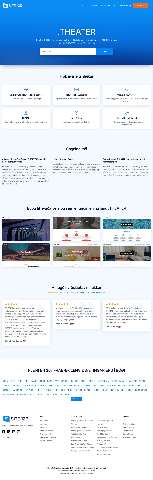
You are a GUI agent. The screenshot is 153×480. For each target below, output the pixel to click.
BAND (6, 390)
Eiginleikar (43, 424)
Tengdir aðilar (128, 431)
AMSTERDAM (74, 385)
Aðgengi (90, 473)
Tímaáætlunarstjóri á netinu (107, 447)
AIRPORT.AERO (46, 385)
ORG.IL (92, 381)
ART (95, 385)
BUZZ (33, 394)
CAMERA (64, 394)
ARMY (87, 385)
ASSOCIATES (113, 385)
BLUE (104, 390)
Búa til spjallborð (103, 434)
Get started (140, 5)
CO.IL (83, 381)
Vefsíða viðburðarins (79, 441)
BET (57, 390)
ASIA (101, 385)
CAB (47, 394)
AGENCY (18, 385)
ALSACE (61, 385)
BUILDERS (8, 394)
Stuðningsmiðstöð (130, 424)
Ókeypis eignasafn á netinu (81, 451)
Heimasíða (44, 420)
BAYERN (30, 390)
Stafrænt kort (102, 427)
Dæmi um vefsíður (47, 431)
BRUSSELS (141, 390)
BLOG (96, 390)
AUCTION (142, 385)
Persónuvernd (72, 473)
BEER (39, 390)
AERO (142, 381)
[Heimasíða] (83, 5)
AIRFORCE (30, 385)
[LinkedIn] (13, 432)
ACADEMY (103, 381)
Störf (128, 427)
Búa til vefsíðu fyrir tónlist (81, 444)
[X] (8, 432)
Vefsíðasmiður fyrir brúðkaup (82, 447)
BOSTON (114, 390)
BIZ (26, 381)
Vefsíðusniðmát (45, 434)
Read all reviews (98, 292)
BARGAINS (17, 390)
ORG (20, 381)
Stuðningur (105, 6)
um (124, 420)
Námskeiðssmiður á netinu (107, 437)
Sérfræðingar (128, 434)
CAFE (54, 394)
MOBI (50, 381)
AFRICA (7, 385)
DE (76, 381)
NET (13, 381)
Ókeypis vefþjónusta (104, 451)
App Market (48, 437)
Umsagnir (43, 427)
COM (6, 381)
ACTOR (133, 381)
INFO (42, 381)
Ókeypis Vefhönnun (104, 454)
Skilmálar (63, 473)
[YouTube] (18, 432)
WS (57, 381)
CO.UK (64, 381)
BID (63, 390)
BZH (40, 394)
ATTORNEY (129, 385)
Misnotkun (82, 473)
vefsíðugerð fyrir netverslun (82, 420)
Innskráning (125, 6)
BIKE (69, 390)
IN (72, 381)
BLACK (87, 390)
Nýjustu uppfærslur (47, 441)
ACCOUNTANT (119, 381)
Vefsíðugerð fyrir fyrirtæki (81, 431)
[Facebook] (4, 432)
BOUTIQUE (127, 390)
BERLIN (49, 390)
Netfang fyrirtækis (104, 431)
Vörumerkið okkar (129, 437)
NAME (33, 381)
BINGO (78, 390)
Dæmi (94, 6)
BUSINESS (22, 394)
